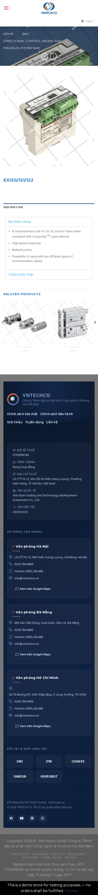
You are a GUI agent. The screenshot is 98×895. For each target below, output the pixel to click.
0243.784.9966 (23, 564)
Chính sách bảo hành (56, 414)
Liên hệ (52, 422)
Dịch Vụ (58, 854)
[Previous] (3, 331)
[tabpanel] (49, 248)
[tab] (49, 207)
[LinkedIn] (32, 818)
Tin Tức (71, 857)
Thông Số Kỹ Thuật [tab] (20, 274)
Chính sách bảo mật (22, 414)
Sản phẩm (40, 854)
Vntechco (20, 854)
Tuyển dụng (34, 422)
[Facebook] (11, 818)
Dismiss (71, 891)
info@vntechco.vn (26, 578)
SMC (25, 34)
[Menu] (6, 7)
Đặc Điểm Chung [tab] (19, 221)
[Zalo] (43, 818)
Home (8, 34)
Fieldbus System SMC (22, 48)
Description (13, 207)
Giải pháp (31, 857)
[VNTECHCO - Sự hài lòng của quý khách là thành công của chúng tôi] (49, 8)
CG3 (25, 350)
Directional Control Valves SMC (32, 41)
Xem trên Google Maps (35, 589)
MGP (73, 350)
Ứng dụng (76, 854)
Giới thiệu (15, 422)
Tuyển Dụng (51, 857)
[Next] (95, 331)
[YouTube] (22, 818)
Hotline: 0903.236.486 (28, 571)
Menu (89, 21)
